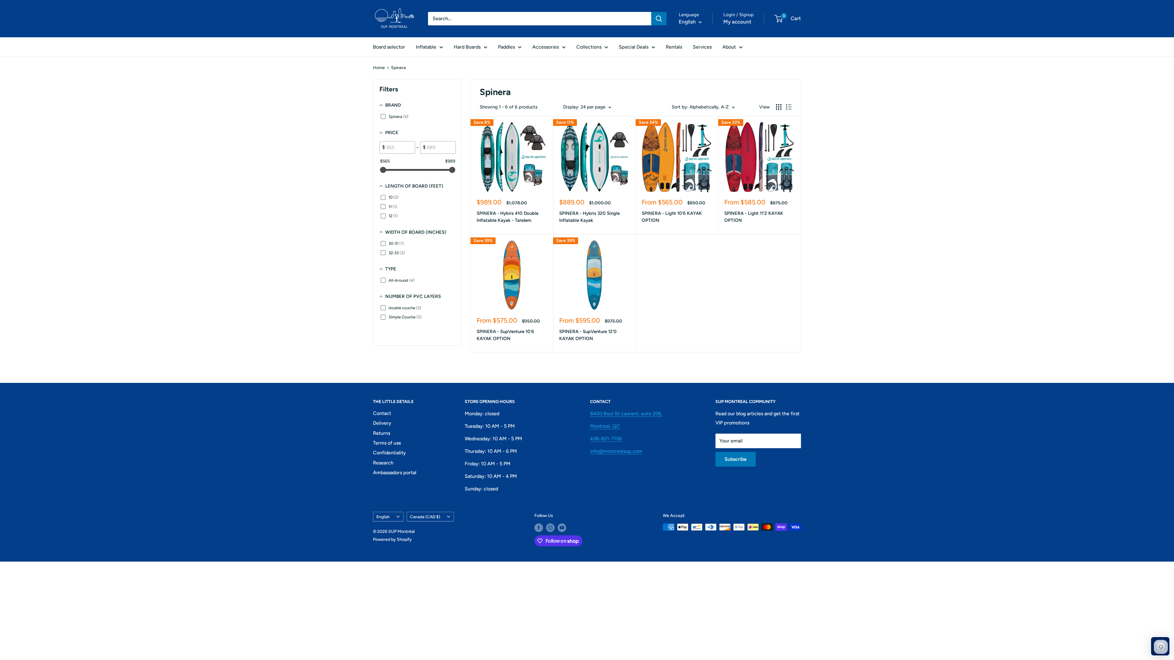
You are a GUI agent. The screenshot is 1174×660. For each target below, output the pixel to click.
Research (383, 463)
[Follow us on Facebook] (538, 527)
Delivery (382, 423)
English (383, 516)
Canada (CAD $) (425, 516)
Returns (381, 433)
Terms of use (387, 443)
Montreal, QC (605, 426)
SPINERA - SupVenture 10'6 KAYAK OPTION (505, 335)
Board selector (389, 47)
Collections (588, 47)
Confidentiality (389, 453)
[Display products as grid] (778, 107)
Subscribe (736, 459)
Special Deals (633, 47)
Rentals (674, 47)
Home (379, 67)
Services (702, 47)
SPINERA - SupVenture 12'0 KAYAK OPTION (588, 335)
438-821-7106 (606, 439)
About (729, 47)
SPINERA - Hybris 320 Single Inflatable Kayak (589, 217)
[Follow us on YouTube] (562, 527)
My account (737, 22)
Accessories (545, 47)
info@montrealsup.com (616, 451)
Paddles (506, 47)
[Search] (658, 18)
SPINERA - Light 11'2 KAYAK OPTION (753, 217)
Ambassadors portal (394, 472)
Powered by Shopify (392, 539)
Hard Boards (467, 47)
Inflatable (426, 47)
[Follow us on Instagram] (550, 527)
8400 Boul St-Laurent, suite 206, (626, 413)
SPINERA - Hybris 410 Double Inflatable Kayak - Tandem (507, 217)
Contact (382, 413)
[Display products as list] (789, 107)
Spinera (398, 67)
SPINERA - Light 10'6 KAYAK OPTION (672, 217)
